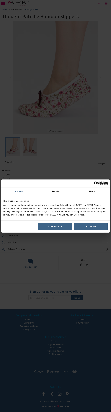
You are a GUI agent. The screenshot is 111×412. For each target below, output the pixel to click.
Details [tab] (55, 191)
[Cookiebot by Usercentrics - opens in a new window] (96, 183)
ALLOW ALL (91, 226)
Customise (53, 226)
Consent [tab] (19, 191)
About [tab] (92, 191)
